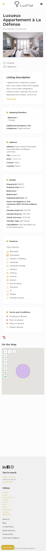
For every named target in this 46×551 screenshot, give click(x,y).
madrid (5, 500)
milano (5, 502)
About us (6, 519)
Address (13, 142)
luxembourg (8, 497)
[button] (23, 371)
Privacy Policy (8, 534)
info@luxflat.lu (8, 482)
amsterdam (7, 509)
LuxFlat (26, 5)
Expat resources (9, 530)
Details (12, 180)
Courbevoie (15, 155)
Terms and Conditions (19, 312)
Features (13, 241)
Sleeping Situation (18, 112)
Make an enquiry (9, 477)
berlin (5, 507)
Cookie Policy (8, 527)
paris (4, 505)
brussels (6, 512)
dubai (5, 495)
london (5, 492)
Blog (4, 523)
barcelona (7, 514)
